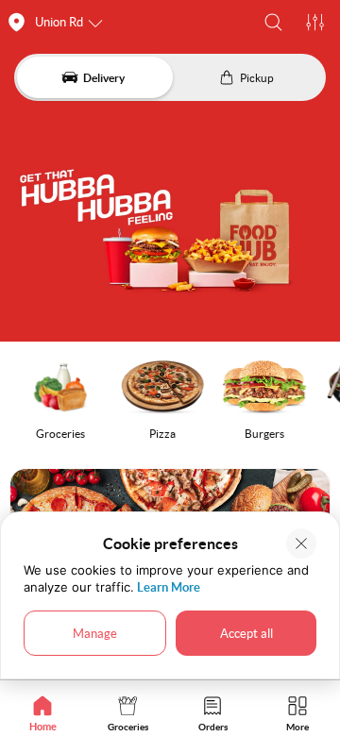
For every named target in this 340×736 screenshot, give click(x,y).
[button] (273, 22)
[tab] (42, 713)
